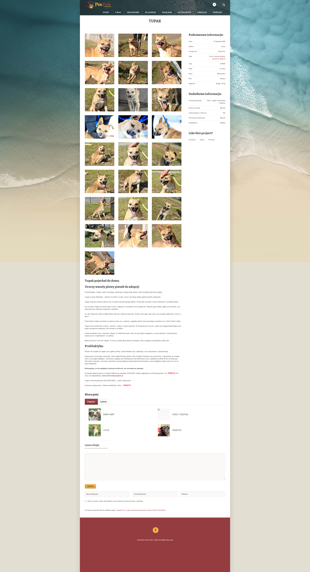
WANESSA (176, 430)
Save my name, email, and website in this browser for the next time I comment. (115, 501)
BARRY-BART (108, 414)
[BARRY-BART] (95, 414)
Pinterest (211, 140)
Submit (90, 486)
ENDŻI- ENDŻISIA (180, 414)
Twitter (202, 140)
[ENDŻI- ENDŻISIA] (164, 414)
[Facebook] (214, 4)
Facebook (192, 140)
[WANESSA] (164, 430)
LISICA (106, 430)
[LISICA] (95, 430)
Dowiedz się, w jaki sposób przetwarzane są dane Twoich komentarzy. (141, 510)
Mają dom (221, 51)
